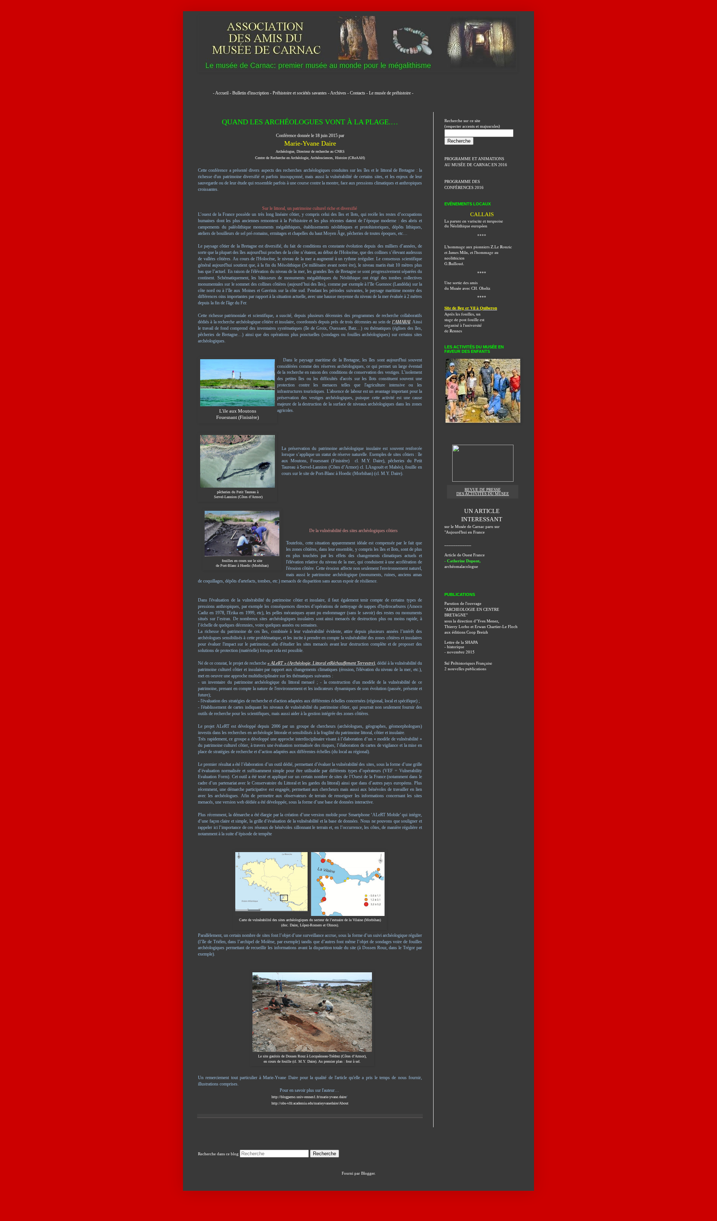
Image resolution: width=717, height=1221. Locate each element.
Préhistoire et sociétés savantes (300, 93)
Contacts (357, 93)
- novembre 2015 (459, 652)
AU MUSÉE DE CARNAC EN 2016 (475, 164)
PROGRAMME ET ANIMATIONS (474, 158)
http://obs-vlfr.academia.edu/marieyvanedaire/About (309, 1103)
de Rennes (453, 330)
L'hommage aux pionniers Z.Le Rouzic (478, 246)
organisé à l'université (463, 325)
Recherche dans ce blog (218, 1154)
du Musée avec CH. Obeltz (467, 288)
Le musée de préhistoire (390, 93)
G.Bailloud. (454, 263)
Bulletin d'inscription (250, 93)
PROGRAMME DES (462, 181)
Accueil (222, 93)
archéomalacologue (461, 566)
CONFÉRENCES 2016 (464, 187)
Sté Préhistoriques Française (468, 663)
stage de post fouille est (464, 319)
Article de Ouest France (464, 555)
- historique (454, 646)
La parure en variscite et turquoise (473, 221)
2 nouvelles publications (465, 668)
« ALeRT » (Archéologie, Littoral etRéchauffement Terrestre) (321, 663)
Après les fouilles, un (462, 314)
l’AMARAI (401, 321)
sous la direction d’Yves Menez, (471, 621)
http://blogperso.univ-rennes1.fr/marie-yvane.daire (308, 1097)
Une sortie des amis (461, 282)
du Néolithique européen (465, 226)
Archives (338, 93)
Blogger (368, 1173)
